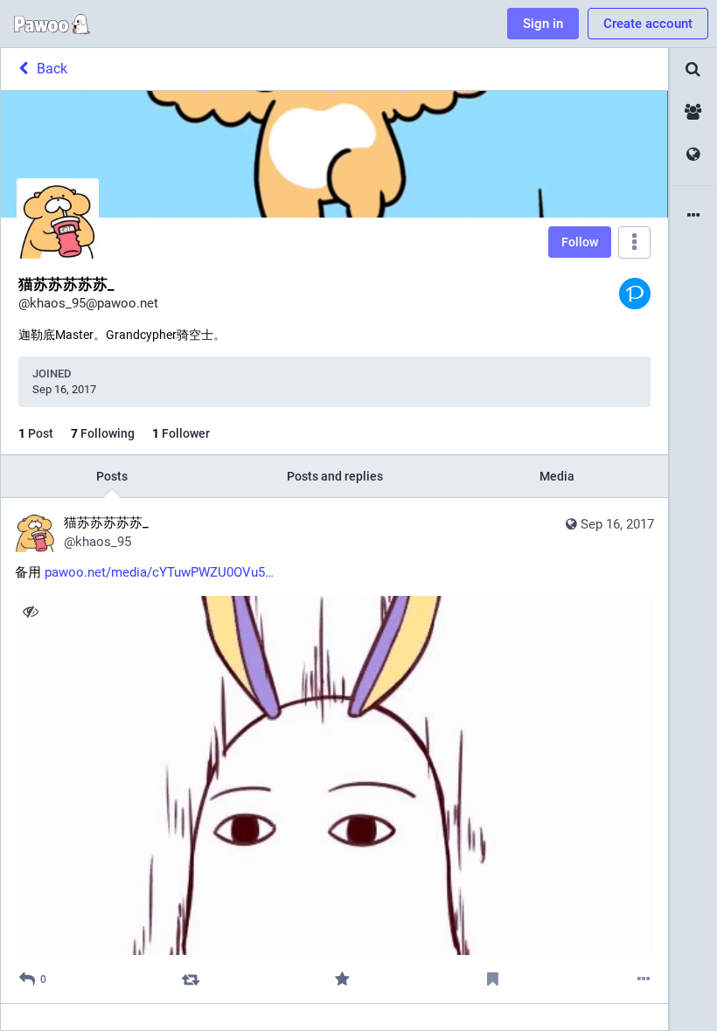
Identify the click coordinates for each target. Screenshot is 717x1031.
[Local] (693, 112)
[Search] (693, 69)
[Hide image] (30, 611)
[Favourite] (341, 979)
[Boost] (191, 979)
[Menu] (634, 242)
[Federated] (693, 155)
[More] (644, 979)
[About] (693, 216)
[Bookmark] (493, 979)
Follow (579, 242)
